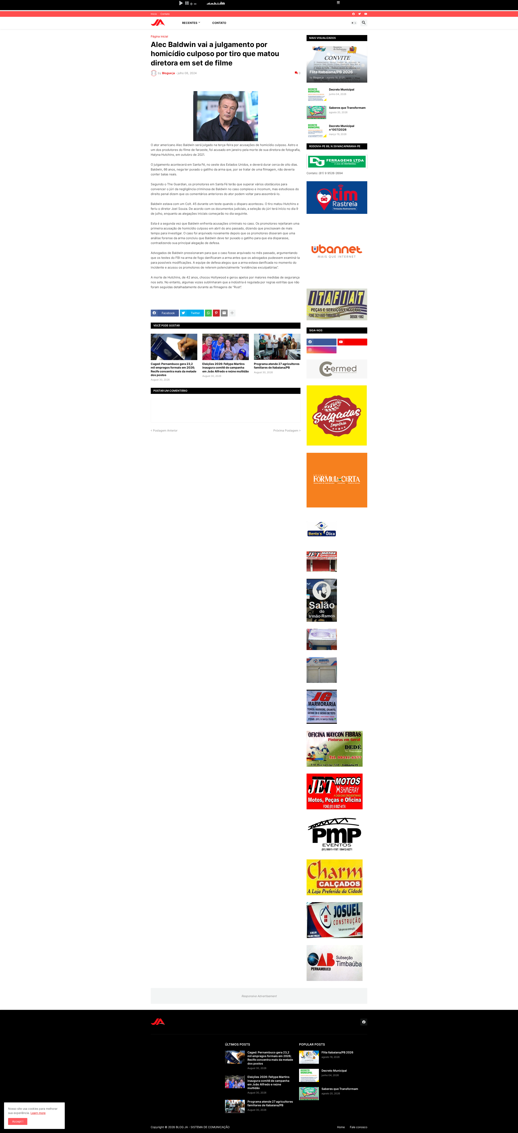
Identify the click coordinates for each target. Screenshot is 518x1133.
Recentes (189, 23)
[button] (353, 23)
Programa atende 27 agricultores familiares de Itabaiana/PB (276, 365)
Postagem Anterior (165, 430)
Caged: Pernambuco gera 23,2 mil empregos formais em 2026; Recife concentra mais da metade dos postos (173, 369)
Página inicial (159, 36)
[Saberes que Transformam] (316, 112)
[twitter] (359, 14)
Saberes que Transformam (347, 107)
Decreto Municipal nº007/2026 (341, 127)
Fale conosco (358, 1127)
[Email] (224, 313)
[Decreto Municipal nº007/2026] (316, 130)
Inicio (154, 13)
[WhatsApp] (208, 313)
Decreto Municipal (341, 89)
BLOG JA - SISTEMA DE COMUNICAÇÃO (203, 1127)
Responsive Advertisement (259, 996)
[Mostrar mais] (232, 313)
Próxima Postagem (285, 430)
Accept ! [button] (17, 1121)
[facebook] (353, 14)
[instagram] (321, 349)
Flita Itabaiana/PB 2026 (337, 1052)
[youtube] (365, 14)
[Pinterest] (216, 313)
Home (341, 1127)
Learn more (38, 1113)
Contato (165, 13)
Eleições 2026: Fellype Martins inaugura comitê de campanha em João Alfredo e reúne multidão (225, 367)
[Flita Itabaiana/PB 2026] (309, 1057)
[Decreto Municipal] (316, 94)
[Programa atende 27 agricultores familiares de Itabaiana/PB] (277, 347)
